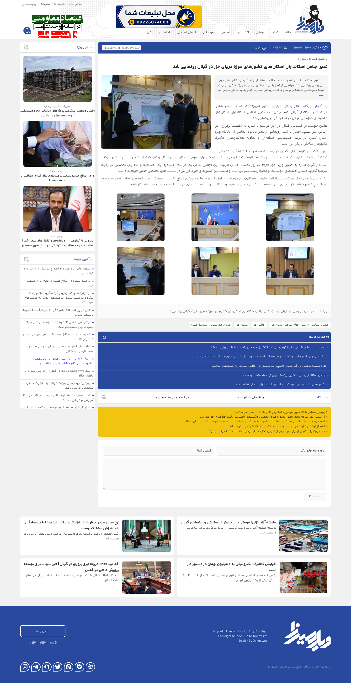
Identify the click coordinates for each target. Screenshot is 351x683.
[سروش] (46, 667)
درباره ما (59, 4)
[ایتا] (68, 667)
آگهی (148, 32)
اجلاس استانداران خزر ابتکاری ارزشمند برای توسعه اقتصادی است (284, 375)
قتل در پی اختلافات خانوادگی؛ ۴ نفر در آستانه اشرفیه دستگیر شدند (58, 312)
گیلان (274, 32)
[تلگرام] (36, 667)
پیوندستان (29, 4)
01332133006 (43, 643)
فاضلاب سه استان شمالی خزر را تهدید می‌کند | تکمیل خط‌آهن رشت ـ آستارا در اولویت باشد (268, 347)
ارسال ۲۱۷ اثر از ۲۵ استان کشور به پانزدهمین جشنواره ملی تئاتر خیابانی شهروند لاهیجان (63, 361)
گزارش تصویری (186, 32)
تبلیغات (45, 4)
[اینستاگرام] (25, 667)
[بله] (79, 667)
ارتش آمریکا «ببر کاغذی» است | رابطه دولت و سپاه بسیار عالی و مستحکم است (60, 324)
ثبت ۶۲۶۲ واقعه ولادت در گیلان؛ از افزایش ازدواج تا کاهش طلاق (59, 373)
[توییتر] (57, 667)
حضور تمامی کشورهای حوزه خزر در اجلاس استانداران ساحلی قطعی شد (280, 384)
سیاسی (225, 32)
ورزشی (260, 32)
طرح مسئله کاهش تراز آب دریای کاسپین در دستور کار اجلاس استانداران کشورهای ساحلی (269, 366)
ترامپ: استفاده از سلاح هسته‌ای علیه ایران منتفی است (60, 283)
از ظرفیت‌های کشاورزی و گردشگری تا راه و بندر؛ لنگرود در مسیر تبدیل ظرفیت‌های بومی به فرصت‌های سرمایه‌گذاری (59, 298)
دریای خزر (241, 325)
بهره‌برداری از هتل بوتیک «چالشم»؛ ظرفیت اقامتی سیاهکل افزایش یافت (60, 385)
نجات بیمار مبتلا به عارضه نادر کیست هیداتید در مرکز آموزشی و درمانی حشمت (58, 398)
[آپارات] (90, 667)
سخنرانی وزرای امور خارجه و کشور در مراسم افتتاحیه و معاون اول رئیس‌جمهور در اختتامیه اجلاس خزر (261, 356)
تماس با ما (75, 4)
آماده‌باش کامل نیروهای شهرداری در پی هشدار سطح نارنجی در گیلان (61, 349)
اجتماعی (164, 32)
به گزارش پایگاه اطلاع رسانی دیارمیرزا (299, 106)
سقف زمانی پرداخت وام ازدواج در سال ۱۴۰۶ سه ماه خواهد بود (59, 271)
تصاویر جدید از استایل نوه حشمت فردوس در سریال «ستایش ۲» (58, 337)
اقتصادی (243, 32)
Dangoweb (260, 641)
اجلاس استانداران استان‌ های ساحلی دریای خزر (299, 325)
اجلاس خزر (259, 325)
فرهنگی (208, 32)
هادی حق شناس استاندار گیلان (210, 325)
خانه (288, 32)
